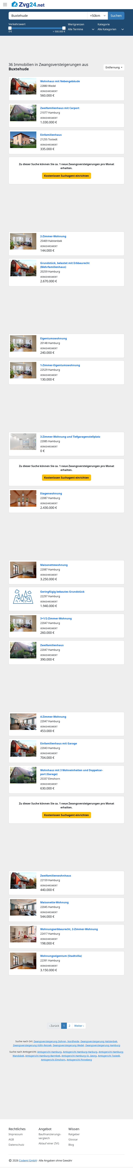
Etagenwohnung (51, 493)
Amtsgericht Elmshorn (53, 1059)
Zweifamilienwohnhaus (55, 875)
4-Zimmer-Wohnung (53, 716)
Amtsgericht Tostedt (109, 1055)
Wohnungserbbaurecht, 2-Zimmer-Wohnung (69, 929)
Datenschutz (16, 1144)
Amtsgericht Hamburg (49, 1051)
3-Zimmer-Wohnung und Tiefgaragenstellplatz (70, 436)
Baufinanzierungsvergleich (50, 1136)
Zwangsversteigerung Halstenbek (98, 1041)
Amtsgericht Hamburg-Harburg (80, 1051)
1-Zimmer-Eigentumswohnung (60, 365)
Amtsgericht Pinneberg (79, 1059)
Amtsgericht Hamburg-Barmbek (42, 1055)
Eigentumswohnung (53, 338)
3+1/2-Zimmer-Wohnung (56, 618)
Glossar (73, 1139)
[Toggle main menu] (5, 4)
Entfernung (113, 67)
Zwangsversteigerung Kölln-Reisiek (32, 1045)
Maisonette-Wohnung (54, 902)
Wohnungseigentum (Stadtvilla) (61, 956)
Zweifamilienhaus (52, 645)
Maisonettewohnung (54, 565)
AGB (11, 1139)
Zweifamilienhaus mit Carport (59, 108)
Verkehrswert (17, 24)
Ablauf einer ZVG (49, 1143)
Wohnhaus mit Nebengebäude (60, 81)
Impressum (16, 1134)
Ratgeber (74, 1134)
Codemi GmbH (28, 1160)
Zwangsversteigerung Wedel (68, 1045)
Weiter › (79, 1026)
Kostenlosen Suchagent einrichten (66, 176)
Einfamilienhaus (51, 135)
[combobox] (48, 16)
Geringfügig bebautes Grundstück (62, 591)
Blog (71, 1144)
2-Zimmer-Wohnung (53, 236)
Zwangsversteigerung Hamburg (102, 1045)
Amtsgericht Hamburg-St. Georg (79, 1055)
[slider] (10, 28)
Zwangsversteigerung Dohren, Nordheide (56, 1041)
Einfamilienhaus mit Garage (58, 743)
